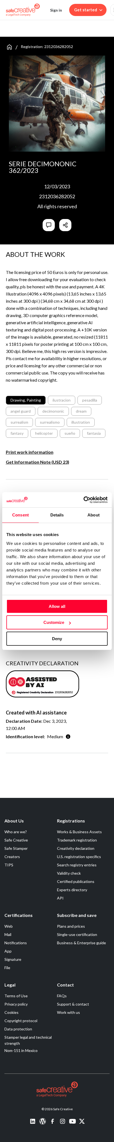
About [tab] (93, 515)
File (7, 967)
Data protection (18, 1029)
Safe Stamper (16, 848)
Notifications (15, 942)
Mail (7, 934)
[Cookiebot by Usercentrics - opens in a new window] (83, 499)
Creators (12, 856)
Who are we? (15, 831)
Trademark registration (77, 840)
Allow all (57, 606)
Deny (57, 638)
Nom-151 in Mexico (21, 1050)
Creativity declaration (75, 848)
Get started (85, 9)
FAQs (62, 995)
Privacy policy (16, 1004)
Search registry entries (77, 865)
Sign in (56, 10)
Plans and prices (71, 926)
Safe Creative (16, 840)
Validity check (69, 873)
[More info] (68, 736)
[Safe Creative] (23, 10)
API (60, 898)
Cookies (11, 1012)
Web (8, 926)
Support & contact (73, 1004)
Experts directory (72, 889)
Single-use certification (77, 934)
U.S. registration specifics (79, 856)
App (8, 951)
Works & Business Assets (79, 831)
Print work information (29, 452)
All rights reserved (57, 206)
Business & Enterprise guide (81, 942)
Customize (53, 622)
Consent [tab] (20, 515)
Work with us (68, 1012)
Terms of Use (16, 995)
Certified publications (75, 881)
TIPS (8, 865)
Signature (12, 959)
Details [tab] (57, 515)
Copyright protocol (20, 1020)
